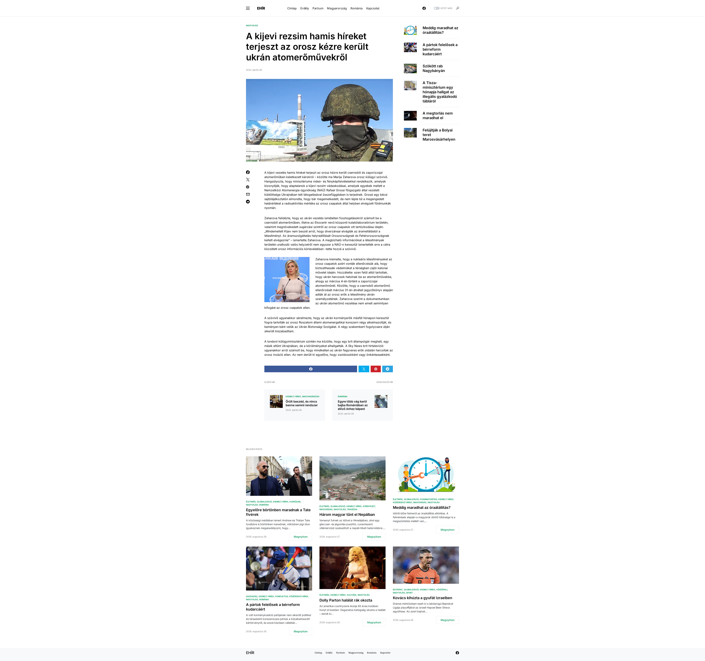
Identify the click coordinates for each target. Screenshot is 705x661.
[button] (248, 8)
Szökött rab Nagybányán (434, 68)
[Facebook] (424, 8)
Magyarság (325, 509)
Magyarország (310, 396)
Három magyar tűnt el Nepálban (347, 514)
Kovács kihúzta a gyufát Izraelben (422, 598)
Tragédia (352, 509)
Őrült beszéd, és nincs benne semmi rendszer (302, 403)
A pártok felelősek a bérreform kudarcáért (440, 49)
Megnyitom (301, 536)
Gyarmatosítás (428, 499)
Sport (409, 592)
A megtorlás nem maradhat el (438, 115)
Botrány (398, 589)
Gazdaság (251, 596)
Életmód (251, 501)
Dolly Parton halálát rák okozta (345, 600)
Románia (342, 396)
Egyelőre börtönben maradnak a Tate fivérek (278, 512)
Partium (340, 652)
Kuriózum (295, 501)
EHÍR (261, 8)
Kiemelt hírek (293, 396)
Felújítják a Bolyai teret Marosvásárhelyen (439, 135)
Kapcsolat (385, 652)
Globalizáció (264, 501)
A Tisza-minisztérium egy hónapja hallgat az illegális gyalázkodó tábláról (440, 92)
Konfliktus (281, 596)
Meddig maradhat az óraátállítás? (440, 30)
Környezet (369, 506)
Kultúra (351, 595)
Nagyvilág (252, 25)
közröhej (441, 589)
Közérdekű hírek (402, 502)
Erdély (329, 652)
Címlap (318, 652)
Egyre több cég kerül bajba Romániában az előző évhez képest (353, 405)
